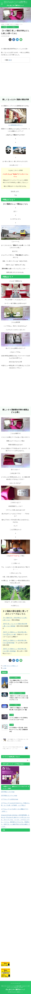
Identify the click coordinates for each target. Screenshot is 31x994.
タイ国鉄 (4, 668)
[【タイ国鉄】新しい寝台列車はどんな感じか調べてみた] (17, 39)
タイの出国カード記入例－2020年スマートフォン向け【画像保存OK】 (18, 729)
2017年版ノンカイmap (7, 792)
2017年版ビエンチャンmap (9, 795)
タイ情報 (4, 665)
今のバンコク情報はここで (12, 665)
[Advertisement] (15, 79)
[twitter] (10, 39)
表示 (10, 60)
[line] (20, 39)
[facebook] (13, 39)
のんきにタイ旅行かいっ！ (15, 5)
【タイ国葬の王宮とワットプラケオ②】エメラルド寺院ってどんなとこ (18, 682)
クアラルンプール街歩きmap (9, 799)
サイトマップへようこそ (15, 983)
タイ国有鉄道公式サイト (15, 125)
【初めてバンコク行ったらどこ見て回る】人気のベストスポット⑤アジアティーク (18, 697)
